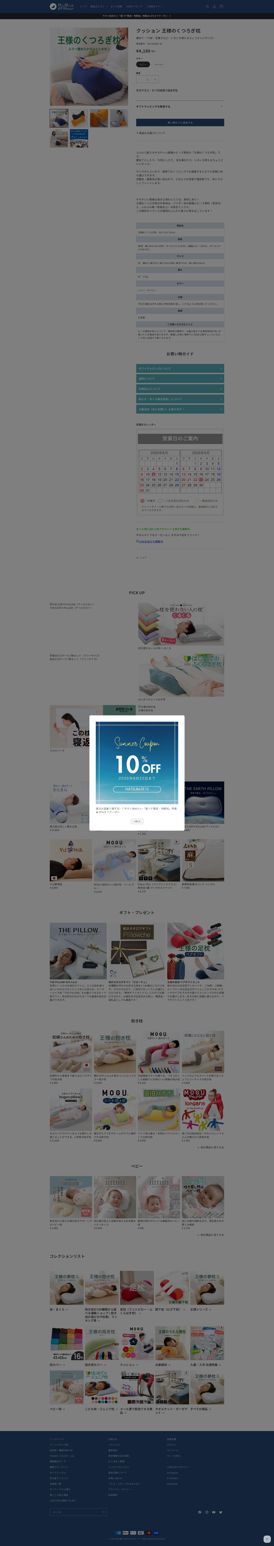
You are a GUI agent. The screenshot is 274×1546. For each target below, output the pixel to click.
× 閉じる (137, 821)
